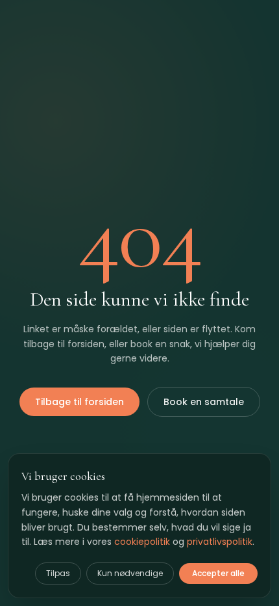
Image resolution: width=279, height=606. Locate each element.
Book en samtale (204, 401)
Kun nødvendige (130, 573)
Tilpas (58, 573)
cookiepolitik (142, 541)
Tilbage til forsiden (79, 401)
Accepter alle (218, 573)
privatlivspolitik (219, 541)
